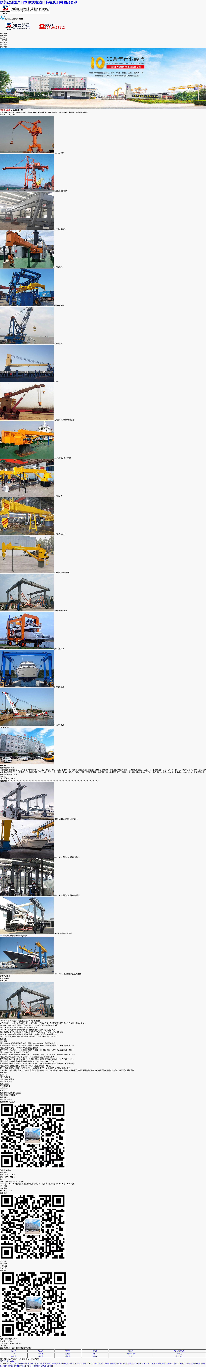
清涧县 (107, 1363)
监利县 (67, 1354)
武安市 (77, 1363)
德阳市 (49, 1366)
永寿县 (164, 1363)
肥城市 (170, 1363)
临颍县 (146, 1363)
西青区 (89, 1363)
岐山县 (123, 1363)
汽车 (118, 1363)
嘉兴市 (43, 1366)
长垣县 (13, 1351)
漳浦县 (28, 1366)
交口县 (36, 1363)
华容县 (65, 1363)
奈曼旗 (95, 1356)
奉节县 (22, 1366)
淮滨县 (95, 1351)
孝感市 (30, 1363)
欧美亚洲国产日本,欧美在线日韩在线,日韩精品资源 (38, 2)
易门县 (42, 1363)
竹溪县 (48, 1363)
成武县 (40, 1356)
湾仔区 (95, 1354)
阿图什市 (23, 1363)
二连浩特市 (36, 1366)
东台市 (5, 1366)
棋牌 (130, 1356)
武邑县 (67, 1356)
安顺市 (158, 1363)
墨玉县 (112, 1363)
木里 (13, 1354)
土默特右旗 (130, 1354)
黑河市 (140, 1363)
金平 (193, 1363)
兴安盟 (53, 1363)
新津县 (16, 1363)
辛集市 (40, 1354)
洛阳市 (83, 1363)
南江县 (130, 1351)
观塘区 (176, 1363)
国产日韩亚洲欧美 (7, 1361)
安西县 (40, 1351)
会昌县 (13, 1356)
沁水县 (59, 1363)
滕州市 (101, 1363)
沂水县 (152, 1363)
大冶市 (16, 1366)
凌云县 (128, 1363)
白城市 (95, 1363)
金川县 (134, 1363)
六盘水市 (179, 1356)
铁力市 (71, 1363)
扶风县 (198, 1363)
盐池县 (67, 1351)
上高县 (187, 1363)
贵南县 (11, 1366)
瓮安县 (179, 1354)
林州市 (182, 1363)
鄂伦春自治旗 (179, 1351)
